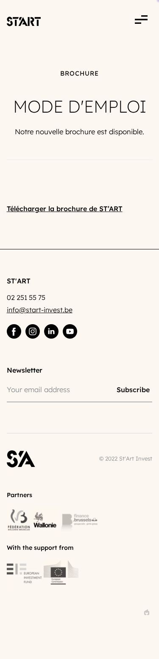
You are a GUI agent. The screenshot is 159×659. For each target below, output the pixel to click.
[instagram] (32, 331)
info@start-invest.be (40, 309)
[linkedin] (51, 331)
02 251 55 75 (26, 297)
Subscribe (133, 389)
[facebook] (14, 331)
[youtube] (70, 331)
